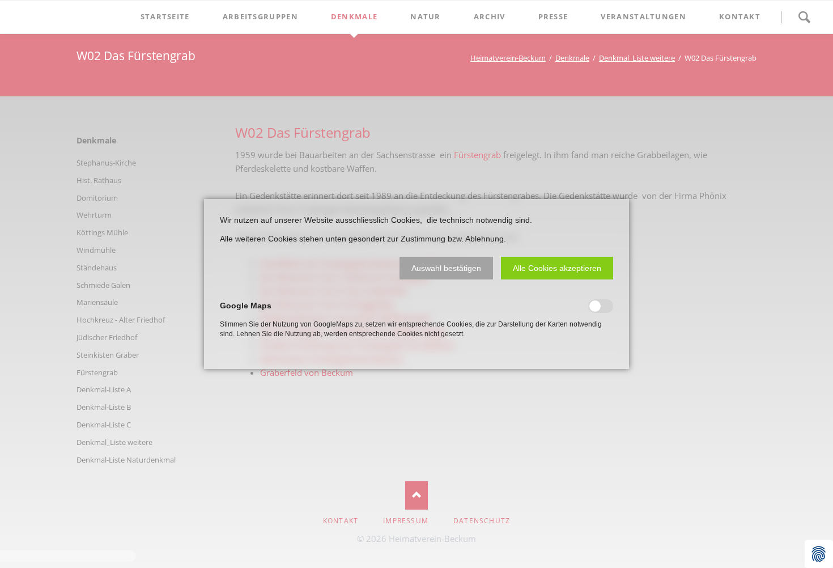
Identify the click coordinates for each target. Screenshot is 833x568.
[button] (446, 268)
